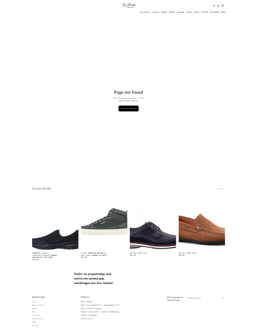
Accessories (37, 319)
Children (36, 315)
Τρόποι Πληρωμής (89, 315)
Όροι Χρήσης (87, 302)
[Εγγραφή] (223, 298)
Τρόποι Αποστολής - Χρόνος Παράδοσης (100, 312)
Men (33, 312)
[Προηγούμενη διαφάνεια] (35, 222)
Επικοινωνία (87, 319)
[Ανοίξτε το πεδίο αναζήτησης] (214, 5)
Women (34, 308)
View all (221, 189)
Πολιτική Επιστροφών (91, 308)
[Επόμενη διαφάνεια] (75, 222)
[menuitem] (145, 12)
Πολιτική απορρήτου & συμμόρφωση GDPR (100, 305)
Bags (34, 322)
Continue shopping (128, 108)
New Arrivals (38, 305)
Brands (35, 325)
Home (34, 302)
